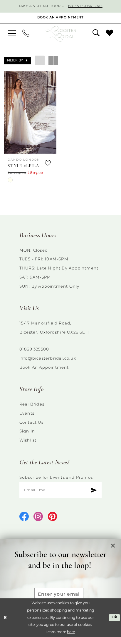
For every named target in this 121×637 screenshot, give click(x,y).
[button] (12, 33)
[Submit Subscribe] (94, 490)
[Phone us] (26, 33)
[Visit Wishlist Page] (109, 33)
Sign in (27, 431)
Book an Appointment (44, 368)
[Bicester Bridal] (61, 34)
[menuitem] (12, 33)
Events (26, 413)
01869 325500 (34, 349)
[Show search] (96, 33)
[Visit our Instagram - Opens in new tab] (38, 517)
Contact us (31, 423)
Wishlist (28, 440)
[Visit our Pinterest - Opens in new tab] (52, 517)
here (71, 632)
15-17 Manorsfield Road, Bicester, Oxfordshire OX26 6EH (54, 328)
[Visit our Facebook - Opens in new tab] (24, 517)
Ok (114, 617)
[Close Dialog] (5, 618)
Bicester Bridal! (85, 6)
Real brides (31, 404)
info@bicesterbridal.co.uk (47, 358)
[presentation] (30, 112)
